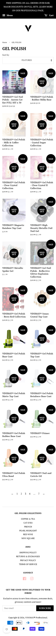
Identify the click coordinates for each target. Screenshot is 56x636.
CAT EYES (28, 522)
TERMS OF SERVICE (28, 564)
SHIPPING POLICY (28, 552)
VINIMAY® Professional (36, 617)
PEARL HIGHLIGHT (28, 530)
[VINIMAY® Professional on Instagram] (31, 579)
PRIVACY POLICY (28, 560)
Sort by (5, 55)
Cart (51, 15)
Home (4, 42)
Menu (9, 15)
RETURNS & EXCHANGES (28, 556)
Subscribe (45, 608)
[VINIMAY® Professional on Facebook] (24, 579)
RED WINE (28, 534)
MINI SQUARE (28, 538)
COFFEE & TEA (28, 519)
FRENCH (28, 526)
